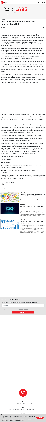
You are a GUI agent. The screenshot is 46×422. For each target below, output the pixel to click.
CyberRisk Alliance (19, 403)
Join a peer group (28, 409)
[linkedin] (15, 12)
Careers (29, 403)
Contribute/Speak (16, 409)
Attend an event (22, 409)
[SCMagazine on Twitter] (23, 397)
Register (43, 2)
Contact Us (24, 403)
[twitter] (12, 12)
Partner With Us (34, 409)
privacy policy (11, 420)
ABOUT (7, 14)
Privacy (32, 403)
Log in (39, 2)
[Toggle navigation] (33, 2)
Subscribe (23, 312)
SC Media (14, 403)
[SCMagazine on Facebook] (20, 397)
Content (3, 19)
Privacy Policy (26, 309)
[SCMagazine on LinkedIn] (26, 397)
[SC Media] (4, 2)
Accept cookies (40, 417)
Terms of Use (21, 309)
